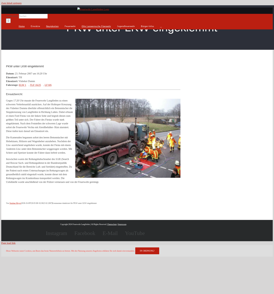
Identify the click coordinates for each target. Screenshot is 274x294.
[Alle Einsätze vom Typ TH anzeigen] (24, 77)
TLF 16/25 (35, 85)
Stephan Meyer (15, 203)
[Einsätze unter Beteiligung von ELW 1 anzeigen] (28, 85)
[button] (161, 26)
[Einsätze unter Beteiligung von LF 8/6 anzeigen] (53, 85)
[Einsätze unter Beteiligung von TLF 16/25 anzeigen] (42, 85)
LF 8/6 (48, 85)
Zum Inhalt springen (11, 3)
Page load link (8, 243)
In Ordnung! (147, 251)
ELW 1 (22, 85)
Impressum (122, 224)
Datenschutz (112, 224)
